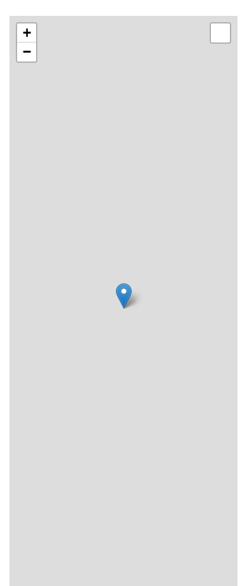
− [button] (27, 52)
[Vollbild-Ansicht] (220, 32)
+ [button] (27, 33)
